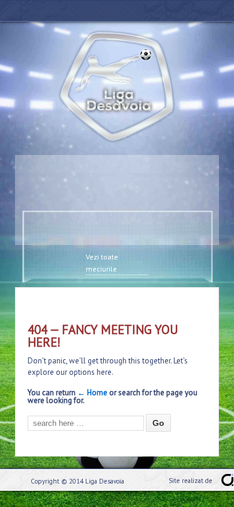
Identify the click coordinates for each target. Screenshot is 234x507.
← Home (92, 392)
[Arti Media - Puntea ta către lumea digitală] (227, 480)
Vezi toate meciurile (102, 262)
